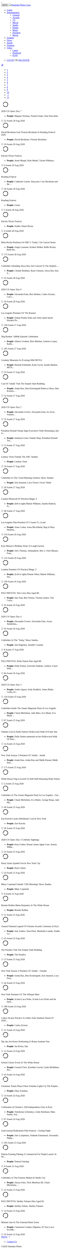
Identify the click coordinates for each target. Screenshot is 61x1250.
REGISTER (24, 60)
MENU (5, 5)
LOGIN (10, 60)
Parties (15, 27)
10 (8, 92)
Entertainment (13, 12)
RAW (15, 55)
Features (10, 45)
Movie (15, 22)
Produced (16, 53)
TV (14, 20)
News (9, 40)
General (16, 15)
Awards (15, 17)
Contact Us (12, 1241)
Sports (9, 43)
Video (9, 48)
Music (15, 30)
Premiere (16, 33)
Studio (15, 25)
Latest (9, 10)
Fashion (10, 38)
